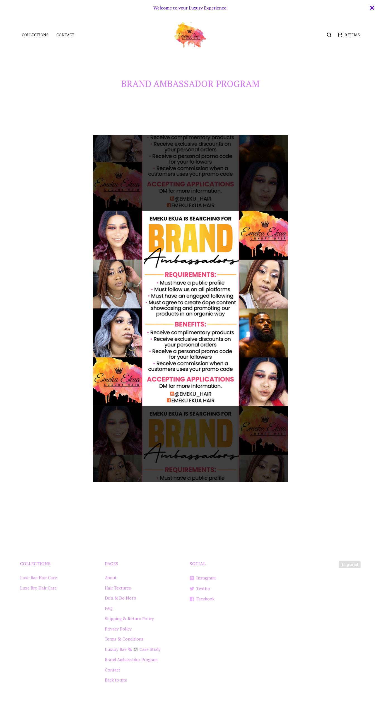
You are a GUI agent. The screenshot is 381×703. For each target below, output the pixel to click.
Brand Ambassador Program (131, 659)
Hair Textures (118, 588)
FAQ (108, 608)
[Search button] (329, 35)
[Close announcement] (372, 7)
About (111, 577)
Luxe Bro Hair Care (38, 588)
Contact (65, 34)
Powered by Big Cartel (350, 564)
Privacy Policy (118, 629)
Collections (35, 34)
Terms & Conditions (124, 639)
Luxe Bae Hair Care (38, 577)
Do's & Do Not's (120, 598)
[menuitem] (35, 34)
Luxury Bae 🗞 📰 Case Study (133, 649)
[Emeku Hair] (189, 34)
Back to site (116, 680)
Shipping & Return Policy (129, 618)
